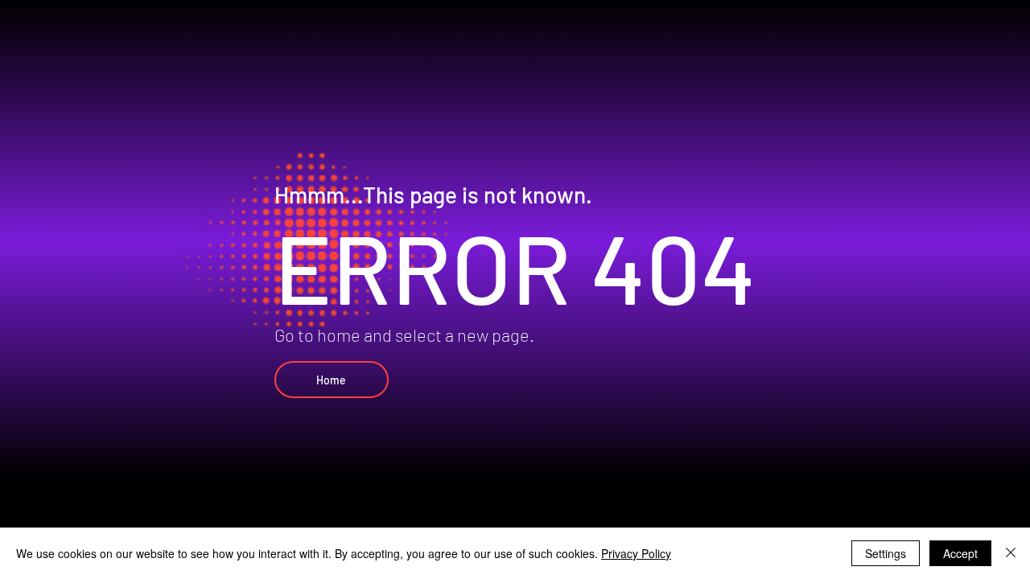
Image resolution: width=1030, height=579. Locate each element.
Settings (885, 553)
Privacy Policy (636, 553)
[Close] (1010, 553)
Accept (960, 553)
